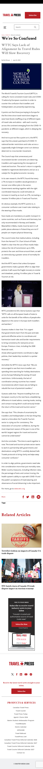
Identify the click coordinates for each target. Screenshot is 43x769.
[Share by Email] (38, 497)
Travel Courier (21, 711)
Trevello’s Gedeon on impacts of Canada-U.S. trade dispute (21, 552)
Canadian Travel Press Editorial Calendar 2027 (20, 743)
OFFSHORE (21, 730)
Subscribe (33, 15)
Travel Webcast (20, 733)
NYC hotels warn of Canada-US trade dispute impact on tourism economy (18, 587)
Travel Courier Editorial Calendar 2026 (20, 746)
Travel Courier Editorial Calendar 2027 (20, 749)
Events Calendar (21, 727)
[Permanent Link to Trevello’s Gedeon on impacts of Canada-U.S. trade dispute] (21, 536)
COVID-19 (7, 35)
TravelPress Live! (21, 737)
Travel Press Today (20, 714)
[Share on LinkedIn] (32, 497)
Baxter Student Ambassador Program (20, 720)
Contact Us (21, 753)
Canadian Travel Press (21, 708)
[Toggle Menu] (5, 27)
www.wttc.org (19, 488)
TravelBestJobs (21, 724)
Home (3, 35)
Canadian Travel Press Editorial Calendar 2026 (20, 740)
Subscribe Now (21, 624)
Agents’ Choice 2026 (21, 717)
